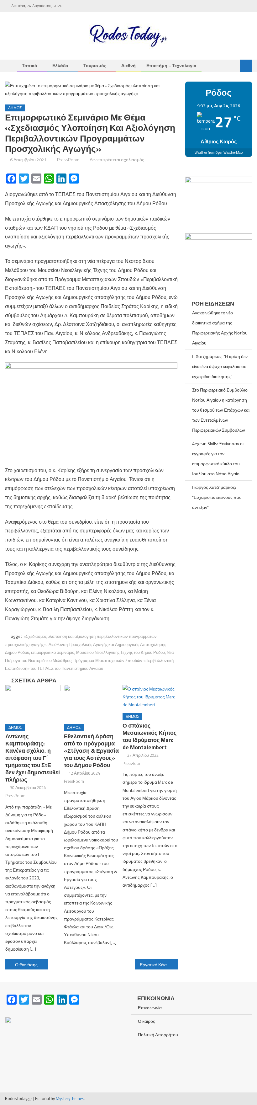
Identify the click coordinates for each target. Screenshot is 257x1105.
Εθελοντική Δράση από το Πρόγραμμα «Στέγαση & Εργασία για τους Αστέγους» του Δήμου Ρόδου (91, 750)
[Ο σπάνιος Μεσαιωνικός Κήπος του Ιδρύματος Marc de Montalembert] (150, 697)
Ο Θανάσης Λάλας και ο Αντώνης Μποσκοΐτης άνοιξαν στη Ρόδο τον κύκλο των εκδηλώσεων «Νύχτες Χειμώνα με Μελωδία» (31, 964)
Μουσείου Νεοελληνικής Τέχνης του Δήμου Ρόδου (120, 652)
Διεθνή (128, 65)
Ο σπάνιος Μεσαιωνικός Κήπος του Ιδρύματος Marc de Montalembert (149, 736)
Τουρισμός (94, 65)
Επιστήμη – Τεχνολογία (171, 65)
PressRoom (68, 159)
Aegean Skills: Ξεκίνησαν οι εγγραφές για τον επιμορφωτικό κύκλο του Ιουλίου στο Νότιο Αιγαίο (218, 458)
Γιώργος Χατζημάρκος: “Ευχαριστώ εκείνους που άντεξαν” (217, 497)
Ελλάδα (60, 65)
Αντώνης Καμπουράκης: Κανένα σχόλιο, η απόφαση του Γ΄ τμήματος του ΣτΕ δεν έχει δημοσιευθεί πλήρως (32, 758)
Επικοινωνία (150, 1007)
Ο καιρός (146, 1021)
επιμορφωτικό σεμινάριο (52, 652)
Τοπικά (29, 65)
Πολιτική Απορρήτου (158, 1034)
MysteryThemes (70, 1098)
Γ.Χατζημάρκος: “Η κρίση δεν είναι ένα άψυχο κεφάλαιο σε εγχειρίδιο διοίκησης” (220, 366)
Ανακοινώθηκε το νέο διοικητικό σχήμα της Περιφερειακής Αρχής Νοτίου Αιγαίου (220, 327)
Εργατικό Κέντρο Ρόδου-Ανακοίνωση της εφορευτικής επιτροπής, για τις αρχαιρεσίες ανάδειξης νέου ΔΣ (159, 964)
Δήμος (15, 108)
